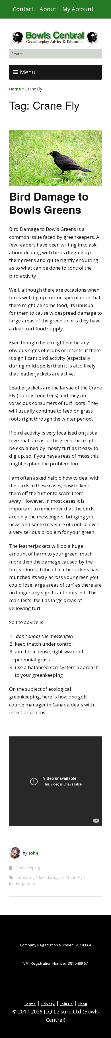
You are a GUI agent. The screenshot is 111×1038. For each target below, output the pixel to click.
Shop (82, 1003)
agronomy (24, 877)
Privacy (48, 1003)
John (33, 853)
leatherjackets (22, 883)
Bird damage (50, 877)
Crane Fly (74, 877)
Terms (30, 1003)
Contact (23, 9)
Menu (28, 72)
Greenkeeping (27, 868)
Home (15, 89)
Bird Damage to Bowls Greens (49, 202)
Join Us (66, 1003)
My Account (78, 9)
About (48, 9)
